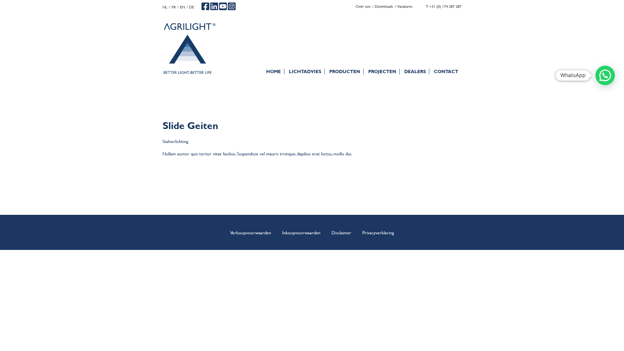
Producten (344, 71)
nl (164, 7)
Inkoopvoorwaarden (301, 232)
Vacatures (405, 6)
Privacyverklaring (378, 232)
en (182, 7)
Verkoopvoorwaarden (250, 232)
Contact (446, 71)
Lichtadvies (305, 71)
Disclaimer (341, 232)
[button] (605, 75)
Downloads (384, 6)
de (191, 7)
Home (273, 71)
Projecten (382, 71)
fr (174, 7)
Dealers (415, 71)
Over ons (363, 6)
